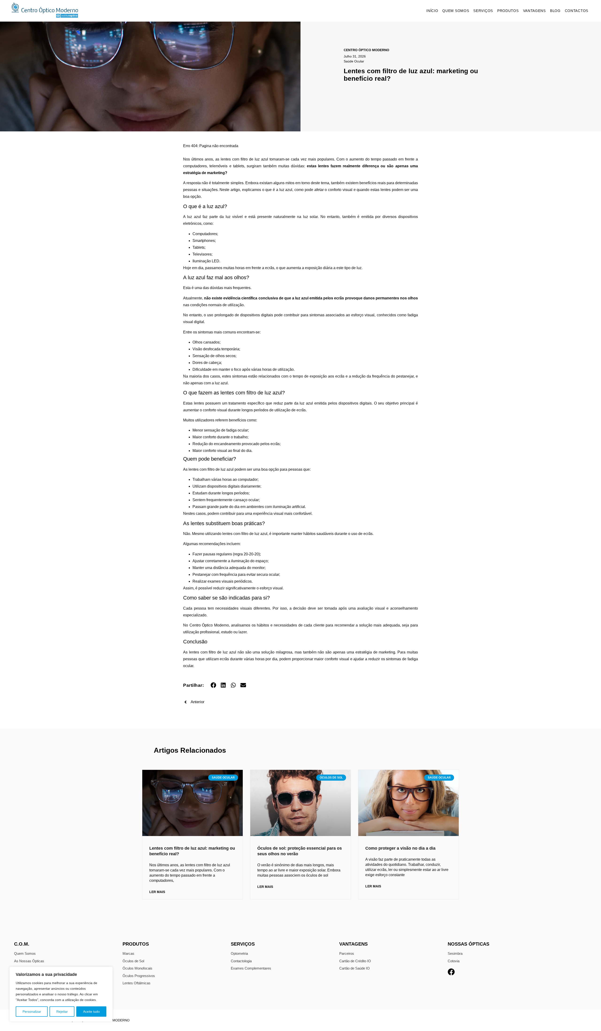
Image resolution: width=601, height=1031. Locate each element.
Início (432, 11)
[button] (213, 685)
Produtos (508, 11)
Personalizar (32, 1011)
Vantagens (534, 11)
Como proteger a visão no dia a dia (400, 848)
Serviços (483, 11)
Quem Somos (455, 11)
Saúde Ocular (354, 61)
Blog (555, 11)
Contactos (576, 11)
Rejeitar (62, 1011)
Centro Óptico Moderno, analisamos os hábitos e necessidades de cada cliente (256, 625)
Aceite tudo (91, 1011)
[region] (61, 994)
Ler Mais (157, 892)
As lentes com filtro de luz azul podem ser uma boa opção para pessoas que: (247, 469)
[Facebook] (451, 971)
